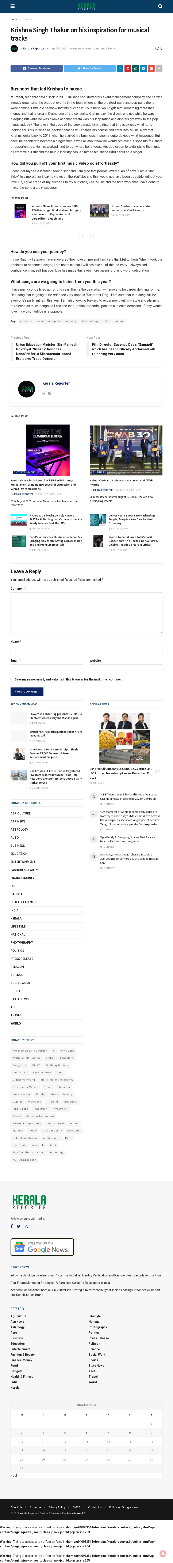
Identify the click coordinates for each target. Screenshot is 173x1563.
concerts (26, 321)
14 (108, 1441)
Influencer (70, 1101)
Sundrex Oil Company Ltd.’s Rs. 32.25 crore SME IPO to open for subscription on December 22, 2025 (121, 773)
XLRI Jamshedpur (24, 1160)
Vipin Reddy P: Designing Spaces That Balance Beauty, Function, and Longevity (127, 839)
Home (14, 19)
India (14, 910)
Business (26, 19)
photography (51, 1138)
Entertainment (95, 48)
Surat (52, 1145)
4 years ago (38, 723)
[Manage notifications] (163, 1553)
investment (60, 1109)
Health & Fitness (24, 902)
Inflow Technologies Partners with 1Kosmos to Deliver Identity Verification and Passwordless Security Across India (86, 1275)
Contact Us (95, 1507)
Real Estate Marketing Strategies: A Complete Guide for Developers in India (60, 1282)
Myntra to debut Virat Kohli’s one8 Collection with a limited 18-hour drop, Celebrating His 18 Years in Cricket (133, 541)
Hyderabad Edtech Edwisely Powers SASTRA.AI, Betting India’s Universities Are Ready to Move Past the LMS (56, 519)
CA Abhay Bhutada (57, 1065)
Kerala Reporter (34, 48)
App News (18, 821)
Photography (22, 942)
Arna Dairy (67, 1050)
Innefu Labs (20, 1109)
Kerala (16, 918)
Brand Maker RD (76, 1513)
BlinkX (36, 1065)
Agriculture (21, 813)
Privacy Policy (57, 1507)
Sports (17, 991)
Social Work (20, 983)
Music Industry (52, 1130)
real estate (20, 1145)
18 (43, 1450)
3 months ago (39, 762)
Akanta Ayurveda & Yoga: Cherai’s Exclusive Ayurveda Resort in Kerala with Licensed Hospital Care (129, 859)
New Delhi (74, 1130)
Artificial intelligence (27, 1058)
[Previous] (83, 236)
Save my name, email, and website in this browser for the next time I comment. (69, 679)
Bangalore (66, 1058)
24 (21, 1459)
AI (54, 1050)
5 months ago (39, 788)
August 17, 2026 (40, 550)
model (74, 1123)
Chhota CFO (20, 1072)
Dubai (47, 1087)
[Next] (90, 236)
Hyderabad (34, 1101)
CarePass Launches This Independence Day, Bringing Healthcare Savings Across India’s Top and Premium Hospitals (56, 541)
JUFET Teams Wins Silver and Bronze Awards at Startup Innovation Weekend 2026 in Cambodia (128, 796)
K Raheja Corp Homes (27, 1123)
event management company (57, 321)
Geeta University (62, 1094)
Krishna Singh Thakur (96, 321)
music (119, 321)
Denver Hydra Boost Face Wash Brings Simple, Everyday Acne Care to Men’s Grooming (132, 519)
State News (20, 999)
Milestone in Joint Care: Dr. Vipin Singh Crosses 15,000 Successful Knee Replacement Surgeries (54, 753)
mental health (56, 1123)
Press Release (22, 958)
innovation (40, 1109)
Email (16, 661)
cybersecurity (42, 1072)
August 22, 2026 (40, 528)
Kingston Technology (40, 1116)
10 (21, 1441)
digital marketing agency (57, 1079)
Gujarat (17, 1101)
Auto (15, 837)
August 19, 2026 (119, 528)
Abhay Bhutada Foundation (30, 1050)
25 (43, 1459)
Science (17, 975)
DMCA (77, 1507)
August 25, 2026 (42, 223)
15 (129, 1441)
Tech (15, 1007)
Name (16, 641)
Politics (17, 950)
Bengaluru (19, 1065)
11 (43, 1441)
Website (95, 660)
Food (15, 886)
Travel (16, 1015)
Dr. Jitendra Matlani (25, 1087)
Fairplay (41, 1094)
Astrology (19, 829)
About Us (16, 1507)
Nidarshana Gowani (25, 1138)
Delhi (60, 1072)
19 (64, 1450)
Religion (17, 967)
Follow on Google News (124, 1507)
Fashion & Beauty (24, 870)
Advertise (35, 1507)
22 (129, 1450)
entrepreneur (21, 1094)
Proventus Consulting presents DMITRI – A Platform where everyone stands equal (56, 716)
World (16, 1023)
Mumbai (18, 1130)
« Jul (14, 1475)
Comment (19, 588)
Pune (68, 1138)
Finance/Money (22, 878)
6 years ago (38, 741)
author (50, 1058)
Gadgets (17, 894)
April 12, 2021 (59, 48)
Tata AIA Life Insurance (28, 1152)
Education (19, 853)
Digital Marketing (24, 1079)
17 (21, 1450)
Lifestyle (111, 48)
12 (64, 1441)
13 (86, 1441)
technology (56, 1152)
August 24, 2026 (121, 215)
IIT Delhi (52, 1101)
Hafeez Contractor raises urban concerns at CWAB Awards (131, 208)
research (38, 1145)
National (18, 934)
